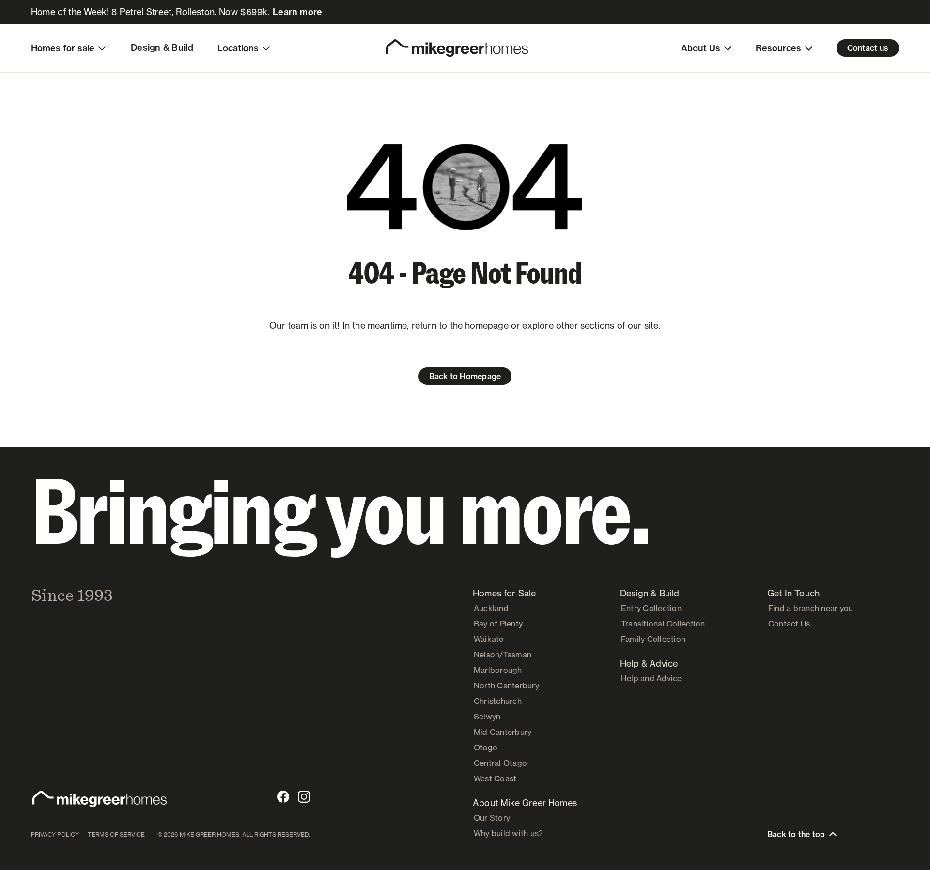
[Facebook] (283, 797)
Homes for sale (62, 48)
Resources (778, 48)
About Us (700, 48)
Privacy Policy (55, 834)
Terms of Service (116, 834)
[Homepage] (457, 48)
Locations (238, 48)
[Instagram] (304, 797)
